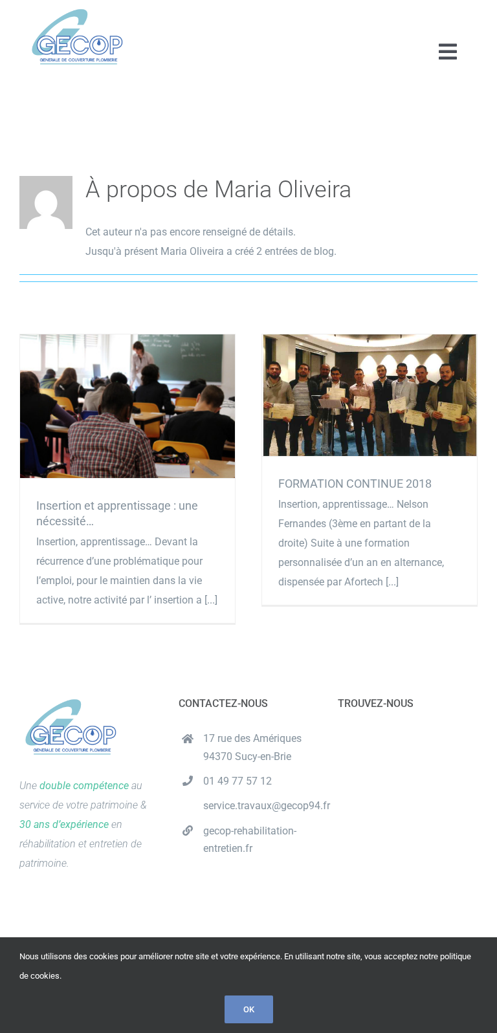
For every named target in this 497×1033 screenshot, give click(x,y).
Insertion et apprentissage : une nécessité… (127, 406)
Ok (248, 1009)
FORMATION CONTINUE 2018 (369, 394)
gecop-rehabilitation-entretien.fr (249, 839)
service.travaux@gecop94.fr (260, 805)
